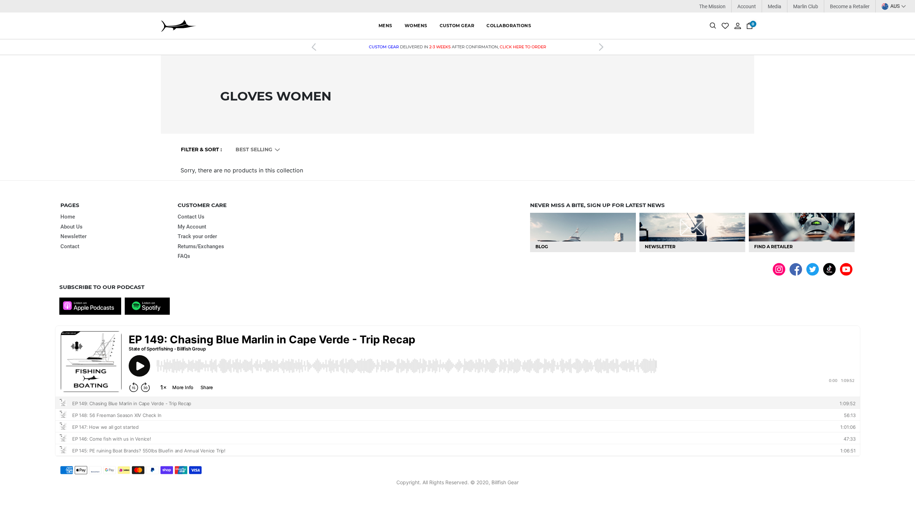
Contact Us (191, 217)
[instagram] (779, 268)
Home (67, 217)
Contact (69, 246)
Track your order (197, 236)
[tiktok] (829, 268)
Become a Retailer (850, 6)
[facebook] (796, 269)
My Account (192, 227)
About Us (71, 227)
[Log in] (738, 25)
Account (746, 6)
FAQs (184, 256)
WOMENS (416, 25)
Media (774, 6)
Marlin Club (805, 6)
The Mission (712, 6)
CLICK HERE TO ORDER (523, 46)
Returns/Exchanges (201, 246)
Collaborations (508, 25)
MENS (385, 25)
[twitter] (812, 268)
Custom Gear (457, 25)
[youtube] (846, 268)
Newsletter (73, 236)
